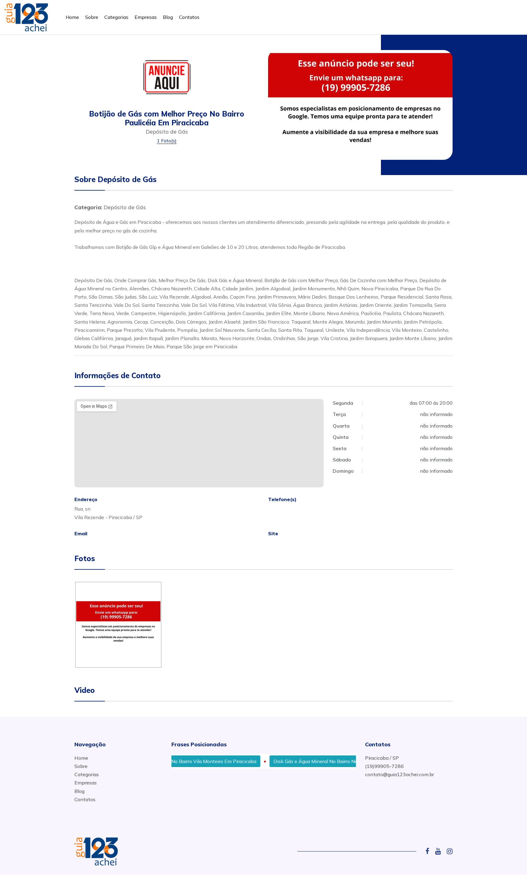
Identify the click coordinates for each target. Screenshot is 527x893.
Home (72, 17)
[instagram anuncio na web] (450, 851)
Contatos (189, 17)
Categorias (116, 17)
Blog (168, 17)
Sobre (91, 17)
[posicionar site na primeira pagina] (26, 16)
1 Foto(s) (167, 141)
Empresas (145, 17)
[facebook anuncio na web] (429, 851)
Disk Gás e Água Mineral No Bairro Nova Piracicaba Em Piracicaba (332, 761)
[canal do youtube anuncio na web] (440, 851)
